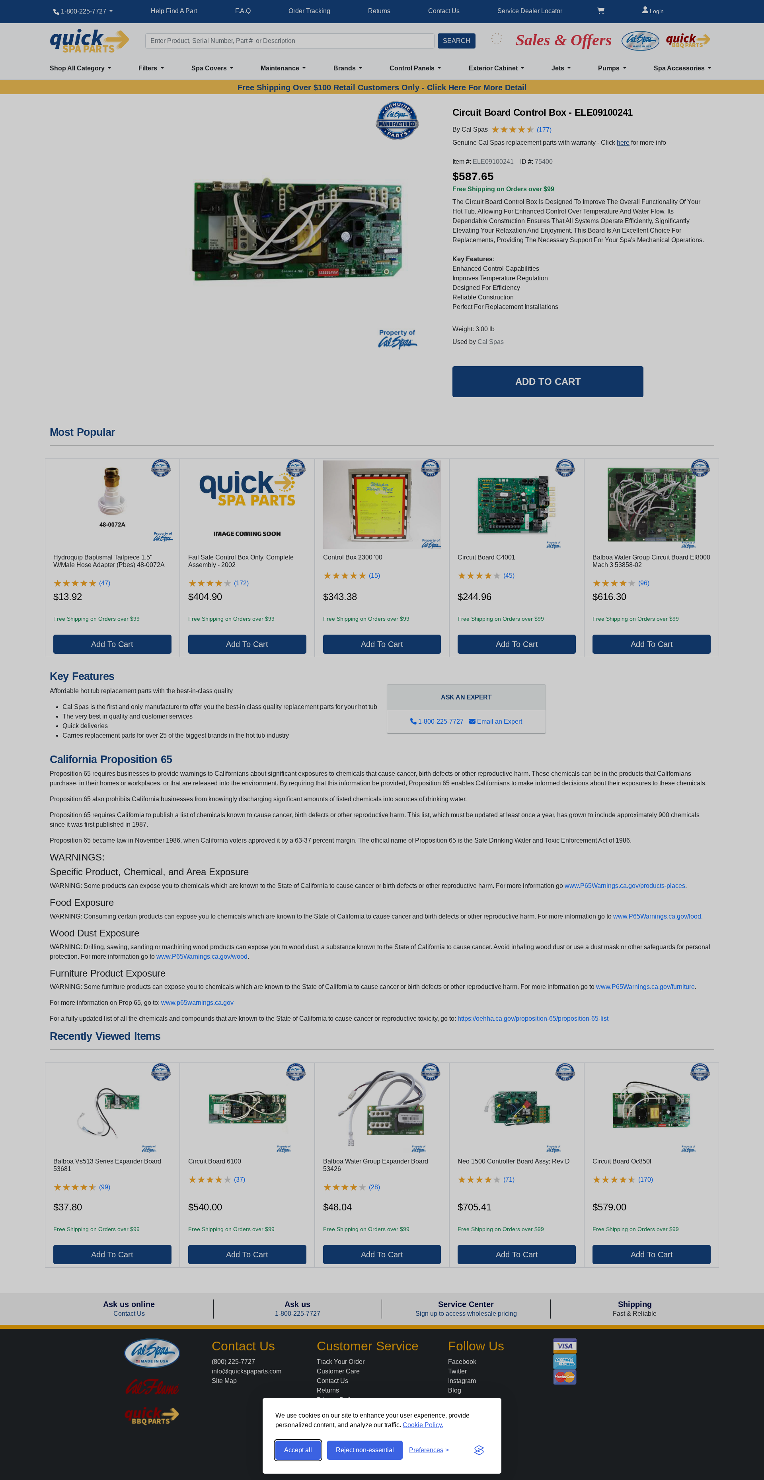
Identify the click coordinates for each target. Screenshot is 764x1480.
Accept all (298, 1450)
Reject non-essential (365, 1450)
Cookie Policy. (423, 1425)
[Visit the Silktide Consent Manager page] (479, 1450)
